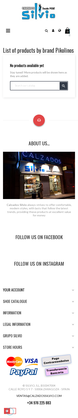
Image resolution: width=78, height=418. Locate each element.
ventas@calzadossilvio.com (39, 395)
